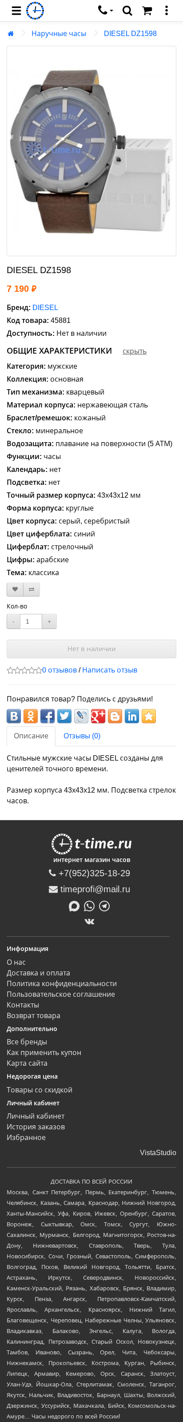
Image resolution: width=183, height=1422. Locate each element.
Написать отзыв (109, 670)
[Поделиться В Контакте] (14, 716)
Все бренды (27, 1042)
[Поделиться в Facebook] (47, 716)
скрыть (135, 351)
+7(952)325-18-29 (93, 873)
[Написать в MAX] (76, 905)
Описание (31, 736)
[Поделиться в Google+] (98, 716)
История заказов (36, 1127)
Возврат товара (33, 1015)
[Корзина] (147, 10)
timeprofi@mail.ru (94, 889)
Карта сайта (27, 1063)
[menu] (16, 10)
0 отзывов (59, 670)
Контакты (23, 1005)
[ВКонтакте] (92, 921)
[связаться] (106, 10)
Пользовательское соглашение (61, 994)
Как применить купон (44, 1052)
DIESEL (45, 307)
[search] (127, 10)
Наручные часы (59, 33)
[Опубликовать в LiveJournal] (81, 716)
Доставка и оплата (38, 973)
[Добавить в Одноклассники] (31, 716)
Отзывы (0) (82, 736)
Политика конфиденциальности (62, 983)
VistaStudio (158, 1152)
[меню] (166, 10)
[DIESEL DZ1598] (91, 151)
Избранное (26, 1137)
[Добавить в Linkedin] (132, 716)
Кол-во (17, 606)
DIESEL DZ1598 (130, 33)
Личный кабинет (35, 1116)
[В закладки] (15, 589)
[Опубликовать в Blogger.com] (115, 716)
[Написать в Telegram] (106, 905)
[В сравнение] (31, 589)
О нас (16, 962)
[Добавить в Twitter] (64, 716)
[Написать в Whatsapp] (91, 905)
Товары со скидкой (39, 1090)
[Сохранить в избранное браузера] (149, 716)
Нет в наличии (92, 649)
